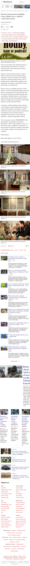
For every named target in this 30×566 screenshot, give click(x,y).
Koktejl (9, 314)
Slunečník (6, 539)
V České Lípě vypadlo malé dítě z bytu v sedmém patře (18, 335)
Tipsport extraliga (5, 506)
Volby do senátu (4, 495)
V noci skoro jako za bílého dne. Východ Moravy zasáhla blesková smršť (18, 284)
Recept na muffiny (20, 504)
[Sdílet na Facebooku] (26, 246)
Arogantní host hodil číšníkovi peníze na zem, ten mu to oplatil (18, 323)
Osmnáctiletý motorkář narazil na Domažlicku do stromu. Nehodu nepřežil (25, 421)
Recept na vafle (19, 510)
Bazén (10, 537)
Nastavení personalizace (19, 558)
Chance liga (3, 502)
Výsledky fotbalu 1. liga (6, 504)
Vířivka (17, 541)
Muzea (25, 250)
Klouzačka (11, 539)
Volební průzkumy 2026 (6, 489)
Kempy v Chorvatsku (5, 517)
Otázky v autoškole (20, 525)
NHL (2, 512)
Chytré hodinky (20, 548)
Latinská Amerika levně (6, 525)
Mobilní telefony (20, 544)
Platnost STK (19, 526)
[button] (15, 51)
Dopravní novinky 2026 (21, 521)
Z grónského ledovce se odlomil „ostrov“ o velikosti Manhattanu (14, 420)
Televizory (14, 548)
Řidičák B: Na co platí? (21, 523)
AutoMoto (10, 300)
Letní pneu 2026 (19, 517)
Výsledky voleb (4, 491)
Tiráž (24, 556)
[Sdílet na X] (28, 246)
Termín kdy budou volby (6, 493)
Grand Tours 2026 (20, 497)
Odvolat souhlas (9, 558)
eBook (4, 26)
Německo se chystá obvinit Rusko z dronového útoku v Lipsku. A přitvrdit (4, 421)
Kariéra (20, 556)
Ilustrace (16, 250)
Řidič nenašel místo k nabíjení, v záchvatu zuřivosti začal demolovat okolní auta (17, 297)
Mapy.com (14, 530)
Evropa (9, 351)
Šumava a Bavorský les (6, 521)
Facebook (6, 556)
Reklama (15, 556)
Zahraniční (10, 275)
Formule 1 (3, 510)
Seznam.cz (21, 1)
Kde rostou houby (11, 532)
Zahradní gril (12, 541)
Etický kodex (15, 557)
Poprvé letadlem (4, 519)
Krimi (9, 261)
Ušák (21, 250)
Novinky (2, 22)
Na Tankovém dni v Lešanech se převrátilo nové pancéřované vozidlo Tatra (17, 258)
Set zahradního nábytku (20, 539)
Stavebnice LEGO (7, 546)
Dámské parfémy (16, 546)
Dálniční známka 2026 (21, 519)
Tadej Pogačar (19, 493)
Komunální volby (4, 497)
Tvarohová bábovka (20, 508)
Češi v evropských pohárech (14, 535)
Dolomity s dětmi (4, 526)
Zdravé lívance (19, 506)
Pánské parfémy (14, 551)
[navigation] (2, 2)
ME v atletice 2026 (5, 508)
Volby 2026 (3, 487)
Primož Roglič (19, 495)
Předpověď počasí (21, 530)
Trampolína (24, 537)
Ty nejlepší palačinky (20, 502)
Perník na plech (19, 512)
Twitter (10, 556)
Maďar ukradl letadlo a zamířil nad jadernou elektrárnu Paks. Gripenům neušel (17, 348)
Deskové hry (8, 548)
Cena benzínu (19, 532)
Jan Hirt (17, 491)
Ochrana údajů (22, 557)
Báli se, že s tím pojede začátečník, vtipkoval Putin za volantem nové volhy (18, 271)
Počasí (9, 287)
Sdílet (9, 26)
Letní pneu (23, 546)
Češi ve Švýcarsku (5, 523)
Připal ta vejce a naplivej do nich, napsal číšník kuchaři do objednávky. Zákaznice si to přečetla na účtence (18, 310)
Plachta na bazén (17, 537)
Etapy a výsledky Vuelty (21, 489)
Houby (11, 250)
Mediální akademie (7, 557)
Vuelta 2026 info (19, 487)
